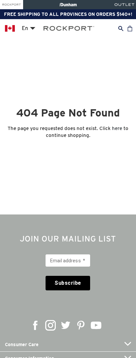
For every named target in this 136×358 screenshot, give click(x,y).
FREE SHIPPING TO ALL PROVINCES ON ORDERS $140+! (68, 14)
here (117, 128)
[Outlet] (124, 4)
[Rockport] (11, 4)
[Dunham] (68, 4)
